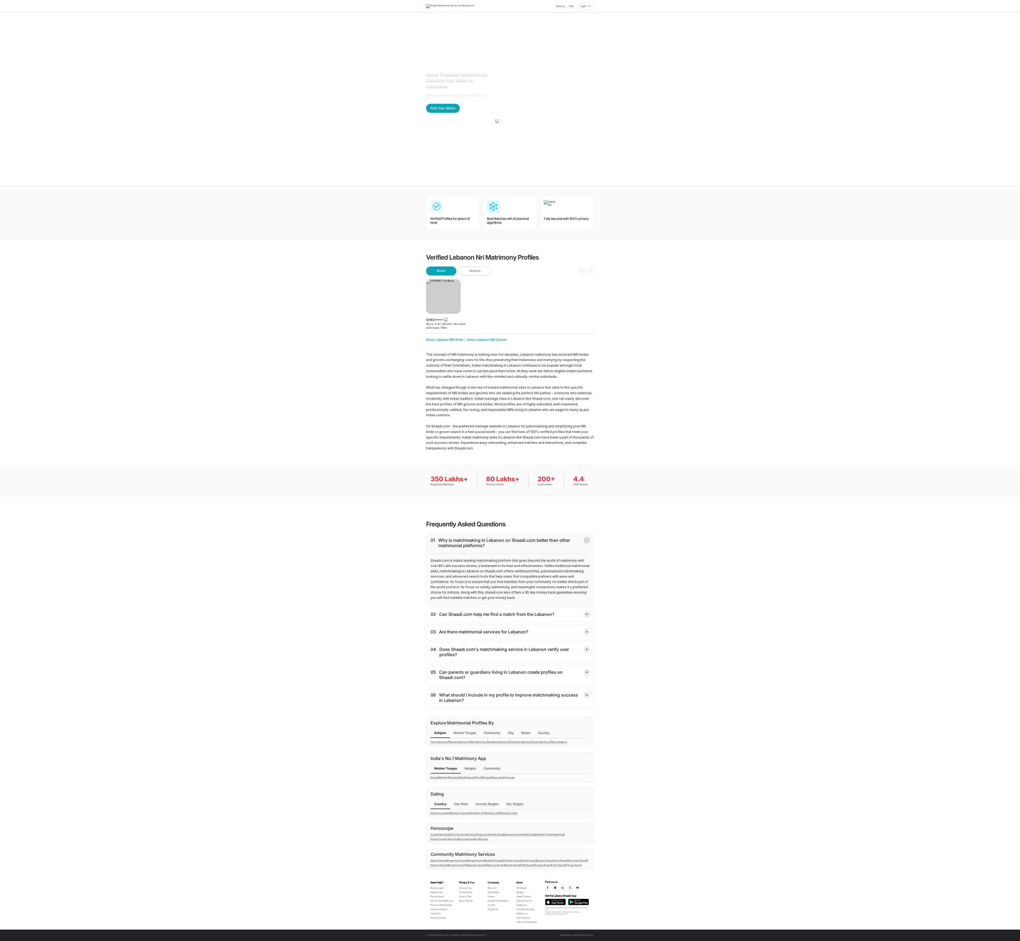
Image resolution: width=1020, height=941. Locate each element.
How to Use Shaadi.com (441, 901)
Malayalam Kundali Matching (519, 834)
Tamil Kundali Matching (462, 834)
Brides (441, 271)
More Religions (559, 742)
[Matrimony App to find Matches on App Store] (555, 902)
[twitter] (570, 887)
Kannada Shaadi (577, 860)
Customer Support (439, 909)
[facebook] (547, 887)
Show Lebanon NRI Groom (487, 340)
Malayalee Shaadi (476, 865)
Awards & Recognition (498, 901)
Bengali (434, 777)
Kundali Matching (440, 834)
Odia (461, 777)
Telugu (486, 777)
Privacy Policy (465, 892)
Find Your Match (442, 108)
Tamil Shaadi (558, 865)
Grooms (475, 271)
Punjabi (453, 777)
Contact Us (435, 913)
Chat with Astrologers (526, 922)
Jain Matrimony (542, 742)
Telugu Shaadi (574, 865)
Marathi (444, 777)
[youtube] (577, 887)
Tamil (478, 777)
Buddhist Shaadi (493, 860)
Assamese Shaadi (457, 860)
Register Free (436, 892)
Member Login (437, 888)
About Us (492, 888)
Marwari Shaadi (495, 865)
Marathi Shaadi (438, 860)
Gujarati (470, 777)
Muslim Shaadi (512, 865)
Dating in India (509, 813)
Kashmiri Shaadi (439, 865)
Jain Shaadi (561, 860)
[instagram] (555, 887)
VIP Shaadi (521, 888)
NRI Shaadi (527, 865)
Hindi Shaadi (529, 860)
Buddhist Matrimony (498, 742)
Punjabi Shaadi (542, 865)
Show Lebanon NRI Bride (444, 340)
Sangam (520, 892)
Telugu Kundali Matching (489, 834)
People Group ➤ (587, 935)
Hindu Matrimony (439, 742)
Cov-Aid (491, 905)
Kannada (510, 777)
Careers (491, 896)
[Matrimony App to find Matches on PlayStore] (578, 902)
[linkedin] (562, 887)
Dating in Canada (460, 813)
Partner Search (437, 896)
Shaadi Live (521, 905)
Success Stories (437, 918)
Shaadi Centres (523, 896)
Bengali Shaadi (475, 860)
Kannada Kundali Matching (473, 839)
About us (560, 6)
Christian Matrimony (521, 742)
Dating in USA (493, 813)
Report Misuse (466, 901)
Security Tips (465, 896)
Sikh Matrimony (479, 742)
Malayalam (497, 777)
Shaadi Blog (493, 892)
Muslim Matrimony (459, 742)
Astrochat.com (523, 918)
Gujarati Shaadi (545, 860)
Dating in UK (477, 813)
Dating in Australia (440, 813)
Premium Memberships (441, 905)
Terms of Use (465, 888)
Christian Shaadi (512, 860)
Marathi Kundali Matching (549, 834)
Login (583, 6)
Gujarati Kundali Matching (444, 839)
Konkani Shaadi (457, 865)
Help (571, 6)
